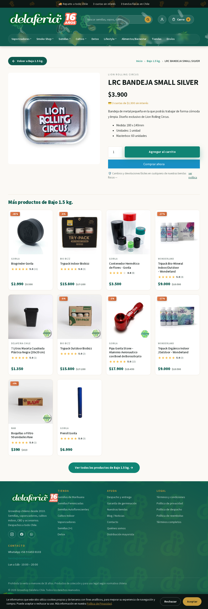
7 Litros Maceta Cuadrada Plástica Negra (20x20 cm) (28, 350)
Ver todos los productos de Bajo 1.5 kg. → (104, 467)
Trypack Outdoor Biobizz (76, 348)
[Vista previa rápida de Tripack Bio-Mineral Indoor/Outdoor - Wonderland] (193, 214)
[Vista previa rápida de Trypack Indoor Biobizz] (95, 214)
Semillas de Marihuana (71, 497)
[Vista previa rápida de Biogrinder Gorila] (46, 214)
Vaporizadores (21, 39)
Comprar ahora (154, 164)
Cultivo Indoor (66, 515)
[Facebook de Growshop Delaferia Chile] (22, 534)
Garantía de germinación (121, 503)
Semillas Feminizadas (70, 503)
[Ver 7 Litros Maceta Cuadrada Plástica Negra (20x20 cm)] (30, 317)
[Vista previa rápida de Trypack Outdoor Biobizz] (95, 299)
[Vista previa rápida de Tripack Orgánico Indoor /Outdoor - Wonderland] (193, 299)
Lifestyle (110, 39)
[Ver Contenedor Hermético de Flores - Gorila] (128, 232)
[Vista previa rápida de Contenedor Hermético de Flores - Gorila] (144, 214)
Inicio (139, 61)
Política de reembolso (170, 515)
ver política (192, 175)
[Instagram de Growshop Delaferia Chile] (12, 534)
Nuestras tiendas (117, 509)
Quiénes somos (116, 528)
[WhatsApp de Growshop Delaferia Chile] (31, 534)
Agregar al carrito (162, 152)
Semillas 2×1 (65, 528)
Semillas (64, 39)
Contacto (112, 522)
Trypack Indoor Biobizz (74, 263)
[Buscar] (148, 19)
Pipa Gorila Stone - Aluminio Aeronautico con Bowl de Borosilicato (125, 352)
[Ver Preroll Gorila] (79, 401)
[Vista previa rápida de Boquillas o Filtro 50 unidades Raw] (46, 384)
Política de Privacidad (99, 603)
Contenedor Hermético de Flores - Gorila (124, 265)
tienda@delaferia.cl (20, 558)
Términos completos (169, 522)
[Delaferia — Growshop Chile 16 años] (43, 19)
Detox (95, 39)
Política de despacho (169, 509)
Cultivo (81, 39)
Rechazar (170, 601)
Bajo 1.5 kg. (153, 61)
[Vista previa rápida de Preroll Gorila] (95, 384)
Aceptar (192, 601)
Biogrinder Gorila (22, 263)
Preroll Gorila (68, 433)
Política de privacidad (170, 503)
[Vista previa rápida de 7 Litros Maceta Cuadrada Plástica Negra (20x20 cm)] (46, 299)
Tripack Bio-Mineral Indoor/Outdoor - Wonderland (170, 267)
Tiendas (156, 39)
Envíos (171, 39)
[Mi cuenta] (162, 19)
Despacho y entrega (119, 497)
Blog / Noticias (115, 515)
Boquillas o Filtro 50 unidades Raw (22, 435)
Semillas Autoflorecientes (73, 509)
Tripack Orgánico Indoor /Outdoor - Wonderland (173, 350)
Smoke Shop (45, 39)
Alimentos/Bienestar (134, 39)
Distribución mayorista (120, 534)
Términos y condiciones (171, 497)
